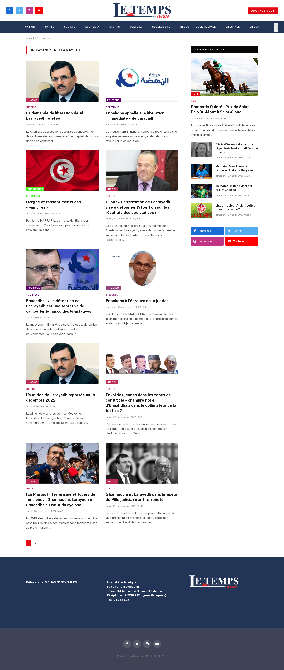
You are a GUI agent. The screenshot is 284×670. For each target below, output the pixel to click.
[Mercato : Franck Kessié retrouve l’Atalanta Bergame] (201, 171)
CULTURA (136, 27)
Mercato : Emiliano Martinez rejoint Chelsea (234, 187)
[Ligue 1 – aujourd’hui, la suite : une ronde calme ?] (201, 210)
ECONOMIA (92, 27)
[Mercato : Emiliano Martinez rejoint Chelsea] (201, 191)
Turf (195, 94)
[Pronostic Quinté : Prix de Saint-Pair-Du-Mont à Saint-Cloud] (224, 77)
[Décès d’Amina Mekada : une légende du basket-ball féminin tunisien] (201, 149)
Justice (32, 100)
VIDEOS (254, 27)
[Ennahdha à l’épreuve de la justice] (142, 269)
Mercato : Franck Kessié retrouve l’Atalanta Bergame (234, 168)
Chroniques (35, 189)
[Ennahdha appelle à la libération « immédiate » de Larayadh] (142, 81)
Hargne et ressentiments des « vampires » (53, 205)
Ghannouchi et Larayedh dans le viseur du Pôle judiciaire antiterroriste (141, 497)
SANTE (49, 27)
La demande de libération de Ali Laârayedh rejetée (55, 116)
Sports (114, 27)
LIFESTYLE (233, 27)
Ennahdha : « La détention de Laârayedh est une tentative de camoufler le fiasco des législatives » (60, 306)
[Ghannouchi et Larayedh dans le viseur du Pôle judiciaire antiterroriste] (142, 463)
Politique (113, 100)
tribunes (113, 288)
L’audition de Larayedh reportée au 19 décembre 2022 (60, 398)
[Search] (276, 27)
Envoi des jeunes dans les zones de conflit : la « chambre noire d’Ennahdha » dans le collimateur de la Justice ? (141, 403)
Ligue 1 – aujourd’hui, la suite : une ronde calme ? (235, 207)
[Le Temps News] (142, 10)
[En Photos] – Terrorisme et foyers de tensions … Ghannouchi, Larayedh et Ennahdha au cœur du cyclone (60, 499)
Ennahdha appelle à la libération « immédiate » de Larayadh (135, 116)
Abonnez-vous (263, 10)
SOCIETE (69, 27)
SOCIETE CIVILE (206, 27)
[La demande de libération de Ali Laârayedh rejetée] (62, 81)
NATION (30, 27)
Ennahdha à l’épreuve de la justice (137, 301)
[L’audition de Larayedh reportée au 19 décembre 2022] (62, 363)
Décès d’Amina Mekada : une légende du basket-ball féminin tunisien (237, 148)
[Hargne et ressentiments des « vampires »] (62, 170)
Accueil (30, 38)
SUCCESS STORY (163, 27)
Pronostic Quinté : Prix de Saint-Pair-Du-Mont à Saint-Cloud (220, 109)
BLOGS (184, 27)
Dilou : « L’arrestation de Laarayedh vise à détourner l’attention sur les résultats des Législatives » (138, 207)
